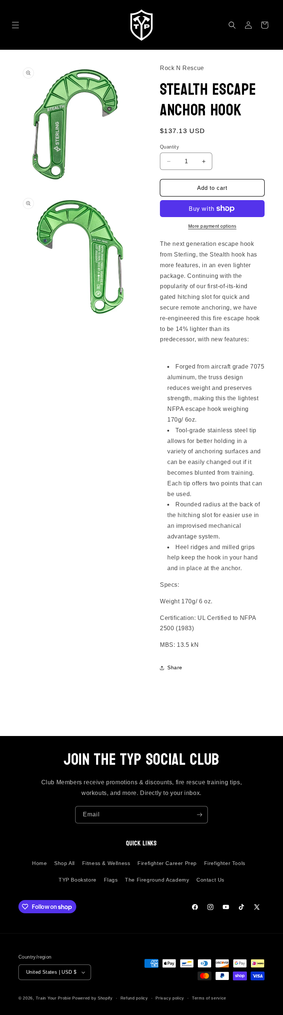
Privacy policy (170, 998)
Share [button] (174, 667)
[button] (15, 25)
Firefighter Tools (224, 863)
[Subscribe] (199, 814)
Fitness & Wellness (106, 863)
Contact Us (210, 880)
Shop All (64, 863)
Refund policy (134, 998)
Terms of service (209, 998)
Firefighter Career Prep (167, 863)
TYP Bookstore (78, 880)
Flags (111, 880)
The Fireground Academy (157, 880)
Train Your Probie (53, 998)
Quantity (169, 147)
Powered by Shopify (92, 998)
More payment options (212, 226)
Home (39, 863)
